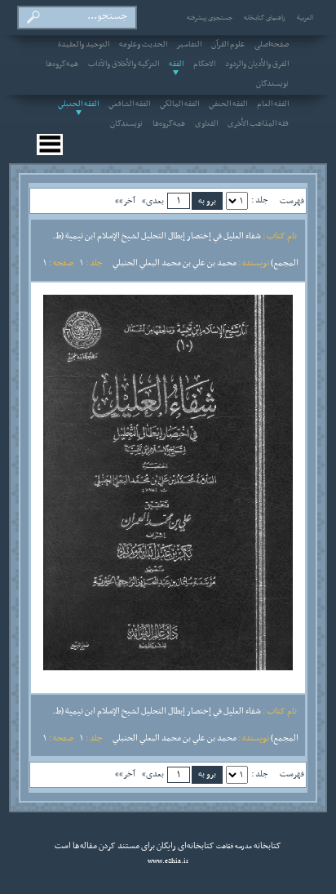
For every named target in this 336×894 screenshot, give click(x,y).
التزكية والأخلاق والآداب (123, 64)
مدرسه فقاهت (233, 846)
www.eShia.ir (168, 861)
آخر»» (125, 200)
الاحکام (204, 64)
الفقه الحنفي (228, 104)
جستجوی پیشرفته (209, 18)
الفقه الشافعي (129, 104)
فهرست (292, 200)
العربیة (305, 18)
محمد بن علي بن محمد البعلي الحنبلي (175, 263)
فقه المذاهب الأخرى (258, 124)
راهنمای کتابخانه (264, 18)
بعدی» (153, 200)
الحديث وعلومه (143, 44)
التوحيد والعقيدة (83, 44)
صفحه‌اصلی (271, 44)
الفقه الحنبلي (78, 104)
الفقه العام (273, 104)
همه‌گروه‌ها (62, 64)
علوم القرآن (228, 44)
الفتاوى (206, 124)
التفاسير (189, 44)
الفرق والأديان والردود (257, 64)
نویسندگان (272, 84)
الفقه (176, 64)
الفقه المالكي (179, 104)
